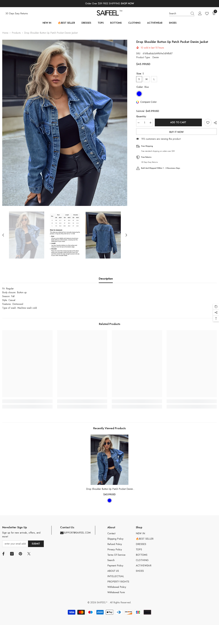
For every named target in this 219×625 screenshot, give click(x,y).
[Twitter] (29, 554)
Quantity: (141, 116)
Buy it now (176, 132)
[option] (64, 123)
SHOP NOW (127, 3)
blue (109, 500)
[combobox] (179, 13)
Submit (36, 543)
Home (5, 33)
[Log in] (200, 13)
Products (16, 33)
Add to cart (178, 122)
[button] (3, 235)
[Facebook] (3, 554)
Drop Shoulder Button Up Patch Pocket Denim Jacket (109, 489)
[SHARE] (214, 122)
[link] (27, 401)
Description (106, 279)
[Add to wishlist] (208, 122)
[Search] (181, 13)
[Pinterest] (20, 554)
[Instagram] (12, 554)
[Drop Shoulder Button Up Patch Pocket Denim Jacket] (109, 460)
